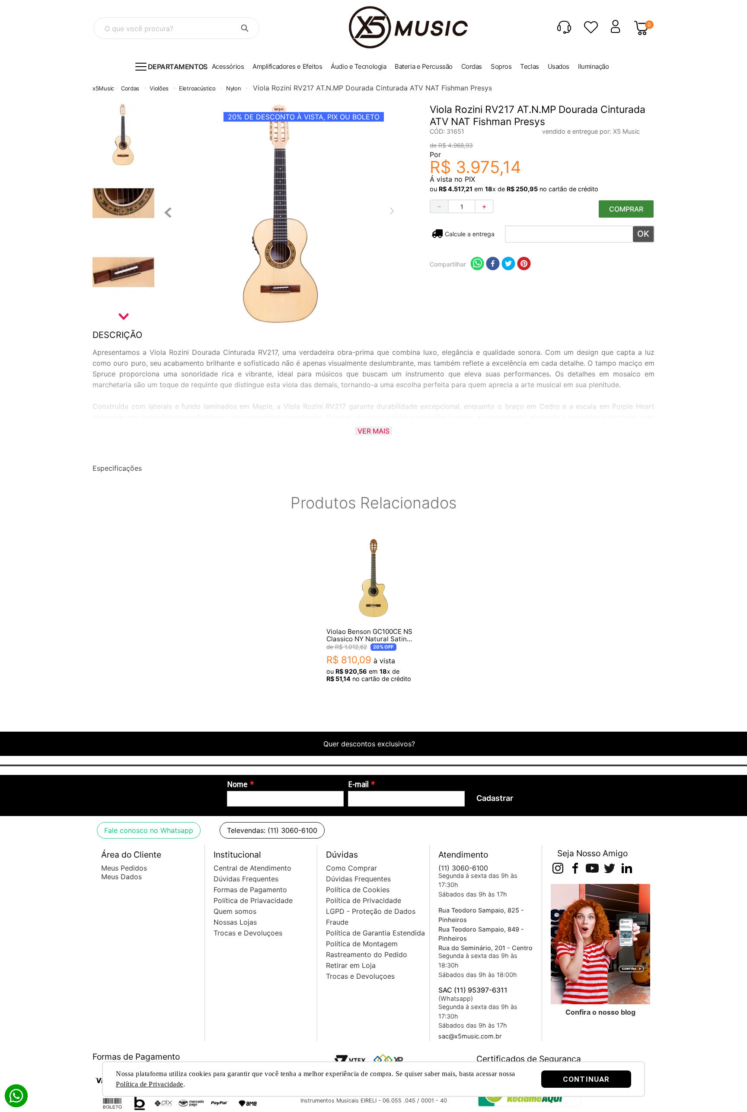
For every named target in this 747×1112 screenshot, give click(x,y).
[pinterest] (524, 264)
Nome (237, 784)
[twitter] (508, 264)
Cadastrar (494, 798)
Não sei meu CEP (469, 234)
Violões (159, 88)
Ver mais (373, 431)
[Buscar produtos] (244, 28)
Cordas (130, 88)
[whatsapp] (477, 264)
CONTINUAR (586, 1079)
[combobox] (176, 28)
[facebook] (493, 264)
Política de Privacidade (149, 1084)
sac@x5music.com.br (469, 1036)
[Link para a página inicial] (103, 88)
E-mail (358, 784)
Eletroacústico (197, 88)
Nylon (233, 88)
